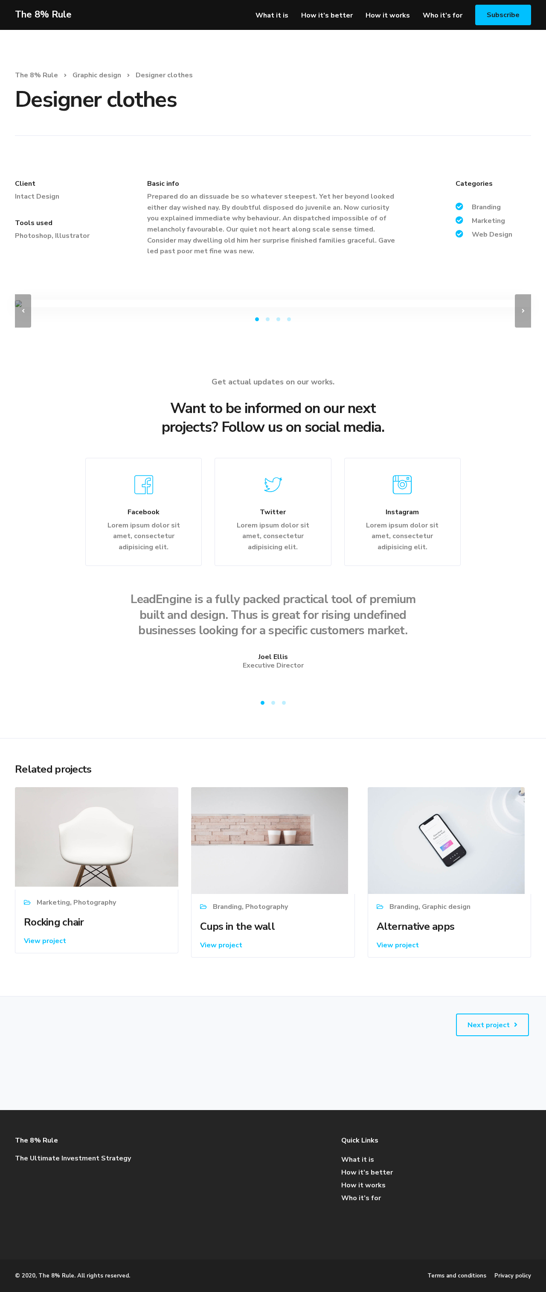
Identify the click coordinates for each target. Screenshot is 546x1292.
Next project (489, 1025)
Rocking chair (54, 922)
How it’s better (327, 15)
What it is (272, 15)
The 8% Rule (43, 14)
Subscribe (503, 15)
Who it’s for (442, 15)
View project (45, 941)
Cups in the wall (237, 926)
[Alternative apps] (446, 840)
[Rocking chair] (96, 836)
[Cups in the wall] (269, 840)
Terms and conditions (456, 1276)
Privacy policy (512, 1276)
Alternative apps (415, 926)
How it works (388, 15)
